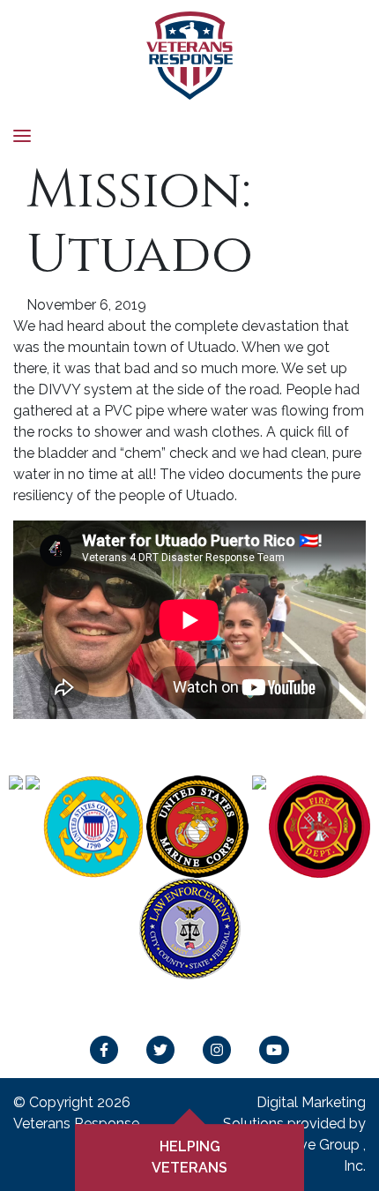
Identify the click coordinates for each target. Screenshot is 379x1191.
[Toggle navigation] (22, 135)
